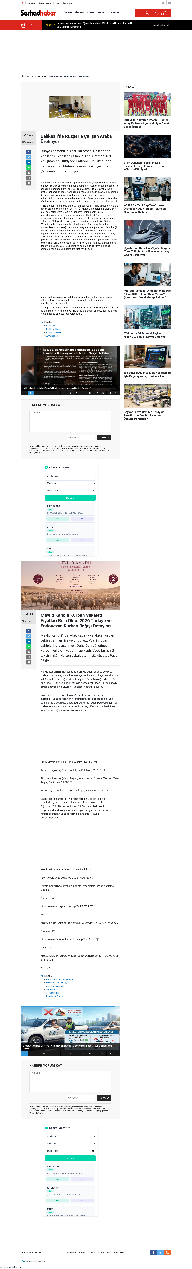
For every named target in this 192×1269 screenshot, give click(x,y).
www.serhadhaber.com (11, 1267)
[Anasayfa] (22, 3)
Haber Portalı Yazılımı (35, 1261)
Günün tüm (161, 25)
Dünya (91, 12)
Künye (82, 1252)
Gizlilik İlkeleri (104, 1252)
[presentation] (31, 25)
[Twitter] (28, 157)
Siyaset (79, 12)
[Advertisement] (96, 51)
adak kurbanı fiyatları (55, 986)
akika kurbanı (52, 989)
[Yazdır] (28, 178)
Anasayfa (71, 1252)
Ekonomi (102, 12)
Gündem (67, 12)
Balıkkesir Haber (53, 329)
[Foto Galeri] (169, 2)
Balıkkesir (50, 325)
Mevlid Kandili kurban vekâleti (59, 979)
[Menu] (138, 13)
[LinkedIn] (28, 162)
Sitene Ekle (67, 3)
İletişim (91, 1252)
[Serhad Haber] (38, 12)
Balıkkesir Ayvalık (54, 332)
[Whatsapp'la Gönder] (28, 167)
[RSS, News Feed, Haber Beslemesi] (167, 1252)
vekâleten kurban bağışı (57, 982)
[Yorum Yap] (28, 183)
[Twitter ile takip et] (160, 1252)
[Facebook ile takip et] (153, 1252)
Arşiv (58, 3)
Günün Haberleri (45, 3)
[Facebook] (28, 152)
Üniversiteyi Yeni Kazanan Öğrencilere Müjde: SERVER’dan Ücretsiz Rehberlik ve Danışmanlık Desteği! (94, 25)
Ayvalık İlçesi (52, 336)
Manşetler (32, 3)
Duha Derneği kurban (55, 996)
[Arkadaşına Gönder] (28, 172)
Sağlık (115, 12)
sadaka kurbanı (53, 993)
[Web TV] (162, 2)
